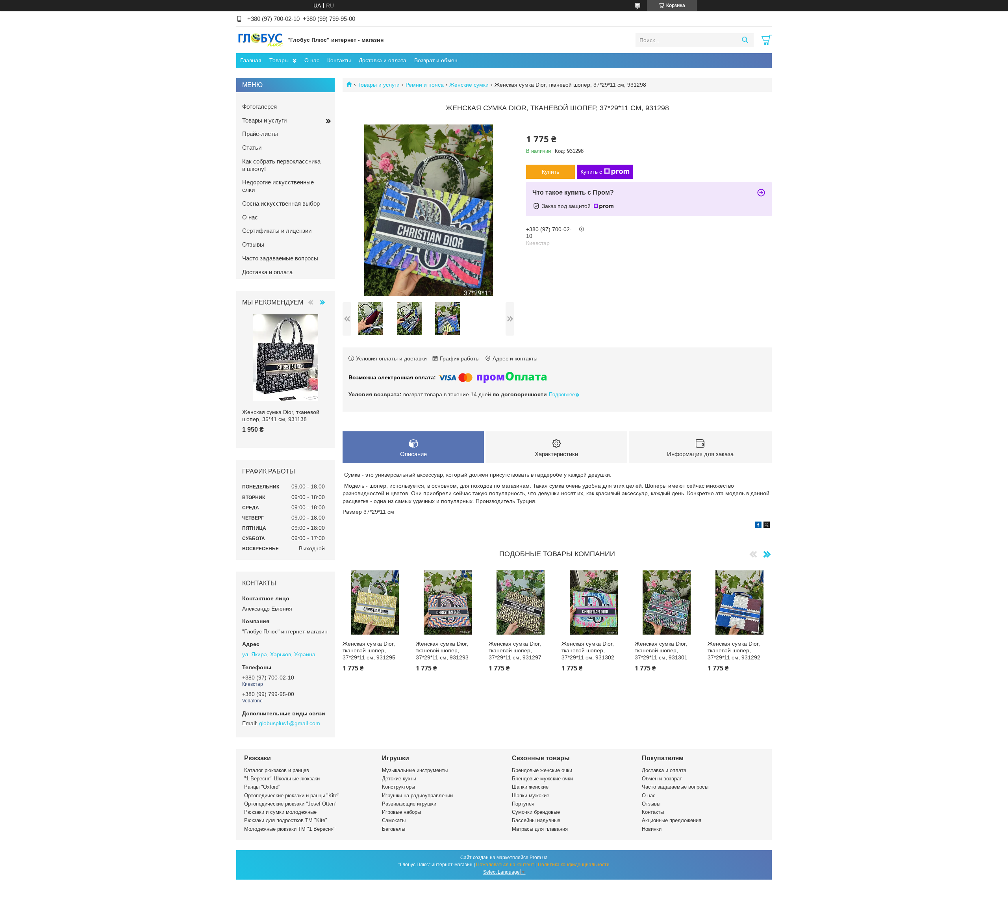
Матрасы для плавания (540, 829)
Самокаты (394, 820)
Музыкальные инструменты (415, 770)
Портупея (523, 804)
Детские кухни (399, 779)
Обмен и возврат (662, 779)
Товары (279, 60)
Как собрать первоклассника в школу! (281, 165)
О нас (311, 60)
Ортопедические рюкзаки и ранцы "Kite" (291, 795)
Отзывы (253, 244)
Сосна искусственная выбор (281, 203)
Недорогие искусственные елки (278, 186)
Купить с (591, 172)
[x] (766, 526)
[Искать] (745, 40)
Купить (550, 172)
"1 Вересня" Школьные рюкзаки (282, 779)
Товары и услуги (379, 85)
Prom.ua (539, 857)
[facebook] (758, 526)
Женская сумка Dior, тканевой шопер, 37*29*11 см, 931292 (734, 651)
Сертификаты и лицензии (276, 230)
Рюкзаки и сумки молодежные (280, 812)
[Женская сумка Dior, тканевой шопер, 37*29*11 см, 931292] (740, 602)
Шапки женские (530, 787)
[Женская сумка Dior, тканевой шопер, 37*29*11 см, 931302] (593, 602)
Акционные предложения (671, 820)
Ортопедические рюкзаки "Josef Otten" (290, 804)
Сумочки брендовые (536, 812)
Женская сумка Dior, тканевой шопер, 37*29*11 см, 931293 (442, 651)
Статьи (251, 147)
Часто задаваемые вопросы (280, 258)
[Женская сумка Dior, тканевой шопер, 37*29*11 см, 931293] (448, 602)
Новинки (652, 829)
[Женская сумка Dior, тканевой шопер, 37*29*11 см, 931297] (521, 602)
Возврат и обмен (436, 60)
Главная (250, 60)
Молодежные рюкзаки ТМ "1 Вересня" (289, 829)
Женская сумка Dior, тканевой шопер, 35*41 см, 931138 (280, 415)
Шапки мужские (530, 795)
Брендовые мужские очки (542, 779)
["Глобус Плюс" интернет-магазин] (260, 40)
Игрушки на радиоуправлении (417, 795)
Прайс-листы (260, 133)
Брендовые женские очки (542, 770)
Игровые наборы (401, 812)
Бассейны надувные (536, 820)
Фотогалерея (259, 106)
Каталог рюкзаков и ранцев (276, 770)
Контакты (339, 60)
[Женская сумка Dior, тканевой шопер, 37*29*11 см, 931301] (667, 602)
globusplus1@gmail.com (289, 723)
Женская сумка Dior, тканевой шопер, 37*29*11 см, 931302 (587, 651)
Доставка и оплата (382, 60)
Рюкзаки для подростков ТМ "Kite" (285, 820)
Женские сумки (469, 85)
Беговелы (393, 829)
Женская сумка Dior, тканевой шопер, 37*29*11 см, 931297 (515, 651)
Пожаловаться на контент (505, 864)
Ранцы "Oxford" (262, 787)
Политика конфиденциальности (574, 864)
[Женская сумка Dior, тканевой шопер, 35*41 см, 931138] (285, 357)
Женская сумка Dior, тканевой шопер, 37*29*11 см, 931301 (661, 651)
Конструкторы (398, 787)
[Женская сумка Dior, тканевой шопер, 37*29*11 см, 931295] (375, 602)
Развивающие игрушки (409, 804)
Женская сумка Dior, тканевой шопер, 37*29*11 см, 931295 (369, 651)
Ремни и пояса (425, 85)
